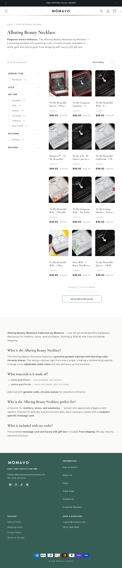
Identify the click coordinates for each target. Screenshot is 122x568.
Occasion (13, 134)
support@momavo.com (74, 522)
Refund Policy (14, 522)
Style (11, 87)
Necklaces (19, 79)
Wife (16, 105)
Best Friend (19, 126)
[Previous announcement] (6, 3)
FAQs (65, 483)
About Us (67, 475)
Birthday (18, 139)
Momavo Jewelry (64, 561)
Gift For (12, 94)
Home (10, 24)
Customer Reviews (72, 507)
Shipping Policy (15, 527)
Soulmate (18, 115)
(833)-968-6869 (71, 527)
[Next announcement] (116, 3)
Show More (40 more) (82, 299)
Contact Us (68, 499)
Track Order (69, 491)
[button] (6, 11)
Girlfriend (18, 121)
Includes (13, 148)
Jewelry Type (16, 74)
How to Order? (70, 467)
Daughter (18, 100)
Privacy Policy (14, 532)
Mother (18, 110)
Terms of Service (16, 537)
